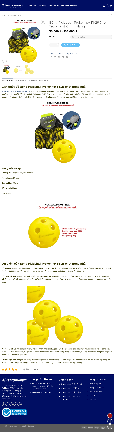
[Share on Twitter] (55, 57)
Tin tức (93, 395)
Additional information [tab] (26, 81)
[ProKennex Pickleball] (13, 6)
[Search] (108, 5)
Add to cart (71, 45)
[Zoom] (4, 61)
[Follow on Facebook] (4, 404)
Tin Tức (52, 6)
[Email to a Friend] (59, 57)
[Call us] (16, 404)
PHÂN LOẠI (53, 36)
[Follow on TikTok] (8, 404)
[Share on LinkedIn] (67, 57)
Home (4, 15)
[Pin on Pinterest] (63, 57)
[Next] (42, 41)
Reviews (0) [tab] (44, 81)
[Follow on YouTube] (20, 404)
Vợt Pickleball (96, 392)
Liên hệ (93, 399)
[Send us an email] (12, 404)
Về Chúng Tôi (63, 6)
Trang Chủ (31, 6)
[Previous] (5, 41)
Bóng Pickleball (17, 15)
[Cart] (111, 5)
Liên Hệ (73, 6)
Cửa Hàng (42, 6)
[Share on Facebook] (51, 57)
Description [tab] (7, 81)
